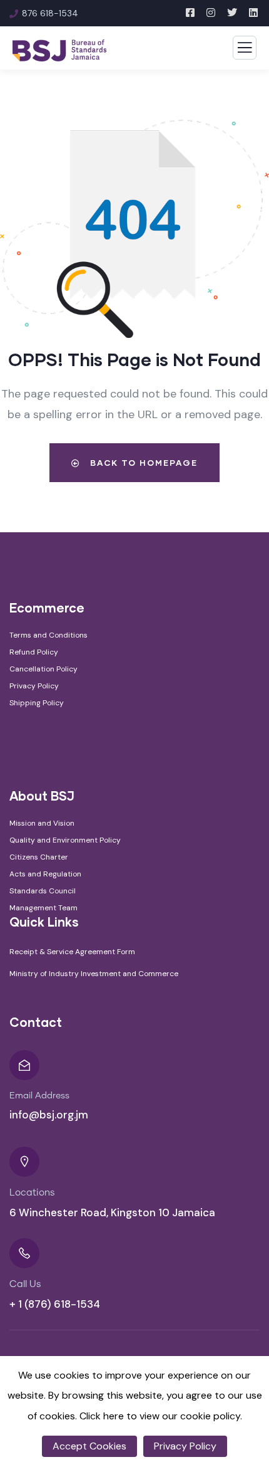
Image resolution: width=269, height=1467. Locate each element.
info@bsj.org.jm (48, 1115)
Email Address (39, 1095)
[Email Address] (24, 1065)
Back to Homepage (142, 463)
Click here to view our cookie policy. (160, 1415)
